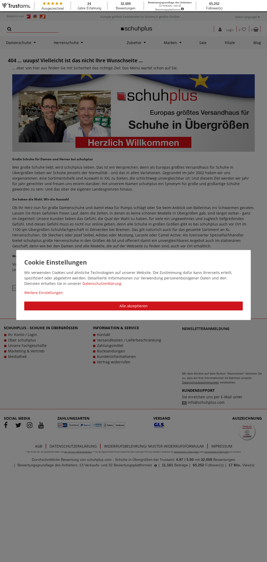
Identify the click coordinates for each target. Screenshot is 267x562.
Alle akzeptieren (133, 305)
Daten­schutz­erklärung (101, 283)
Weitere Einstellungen (43, 292)
